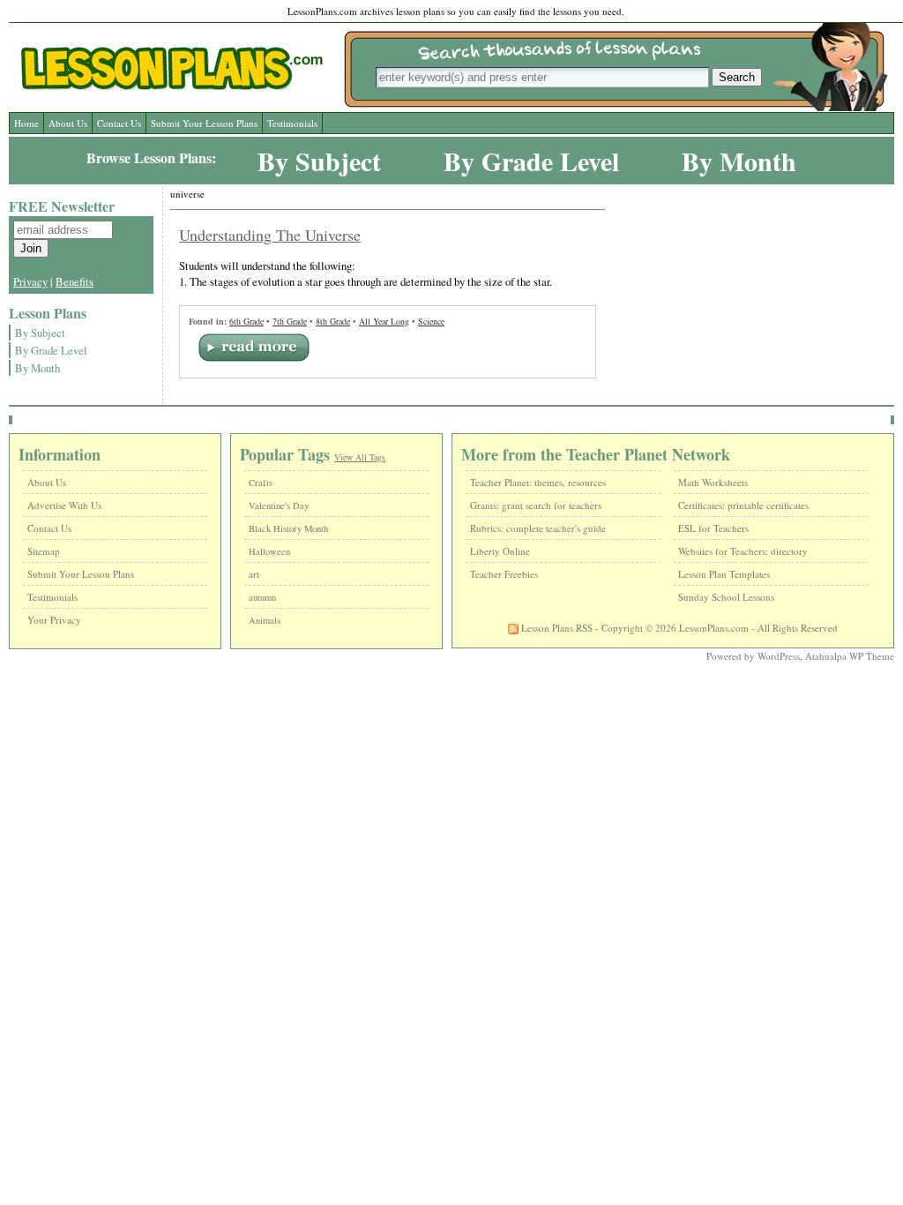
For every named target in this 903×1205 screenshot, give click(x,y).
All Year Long (384, 321)
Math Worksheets (713, 482)
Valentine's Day (279, 505)
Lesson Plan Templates (724, 573)
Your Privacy (54, 619)
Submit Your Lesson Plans (204, 123)
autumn (262, 597)
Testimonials (292, 123)
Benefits (74, 281)
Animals (264, 620)
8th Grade (333, 321)
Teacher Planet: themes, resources (538, 482)
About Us (68, 123)
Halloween (269, 551)
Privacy (30, 281)
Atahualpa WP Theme (849, 655)
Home (26, 123)
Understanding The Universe (270, 234)
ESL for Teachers (713, 528)
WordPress (778, 655)
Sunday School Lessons (726, 596)
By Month (739, 160)
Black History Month (288, 528)
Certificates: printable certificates (743, 505)
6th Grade (246, 321)
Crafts (260, 482)
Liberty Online (500, 551)
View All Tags (359, 457)
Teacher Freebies (504, 573)
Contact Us (119, 123)
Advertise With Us (64, 505)
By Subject (319, 160)
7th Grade (289, 321)
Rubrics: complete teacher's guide (538, 528)
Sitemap (43, 551)
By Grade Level (531, 160)
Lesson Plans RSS (556, 627)
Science (431, 321)
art (254, 574)
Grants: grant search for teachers (535, 505)
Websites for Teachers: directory (743, 551)
